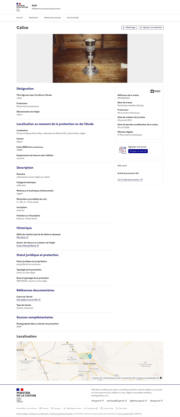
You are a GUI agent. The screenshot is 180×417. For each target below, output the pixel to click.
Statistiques (91, 408)
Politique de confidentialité (38, 414)
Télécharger (131, 27)
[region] (90, 361)
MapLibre (96, 378)
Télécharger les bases (73, 408)
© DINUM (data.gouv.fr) (110, 378)
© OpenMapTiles (126, 378)
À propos (57, 408)
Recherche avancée (52, 17)
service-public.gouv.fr (116, 401)
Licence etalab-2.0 (124, 414)
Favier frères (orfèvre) (26, 245)
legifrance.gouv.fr (137, 401)
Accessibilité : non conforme (27, 408)
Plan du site (123, 408)
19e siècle (21, 237)
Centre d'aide (72, 17)
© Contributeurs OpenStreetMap (145, 378)
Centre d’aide (108, 408)
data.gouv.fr (155, 401)
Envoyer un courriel (138, 151)
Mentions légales (22, 414)
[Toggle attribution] (160, 377)
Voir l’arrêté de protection (129, 179)
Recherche (33, 17)
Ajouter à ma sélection (152, 27)
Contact (45, 408)
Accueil (20, 17)
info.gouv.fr (96, 401)
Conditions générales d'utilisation (61, 414)
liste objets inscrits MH (27, 299)
